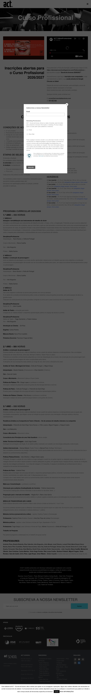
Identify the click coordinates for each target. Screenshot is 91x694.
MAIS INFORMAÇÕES (67, 691)
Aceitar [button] (56, 691)
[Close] (66, 104)
